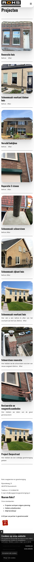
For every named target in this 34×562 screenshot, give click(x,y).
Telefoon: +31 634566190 (9, 490)
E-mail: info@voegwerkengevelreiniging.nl (15, 493)
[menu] (31, 2)
